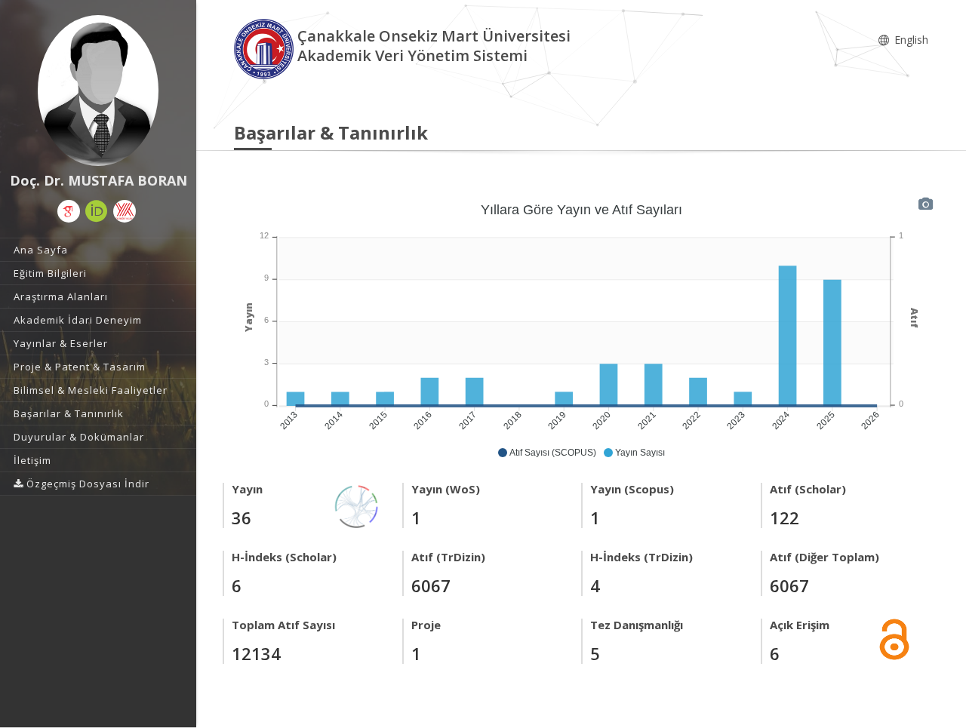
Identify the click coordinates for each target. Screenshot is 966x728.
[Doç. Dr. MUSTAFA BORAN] (98, 90)
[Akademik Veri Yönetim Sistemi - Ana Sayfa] (265, 48)
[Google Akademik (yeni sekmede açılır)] (68, 211)
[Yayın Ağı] (357, 505)
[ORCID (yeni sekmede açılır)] (96, 211)
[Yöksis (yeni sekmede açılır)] (124, 211)
